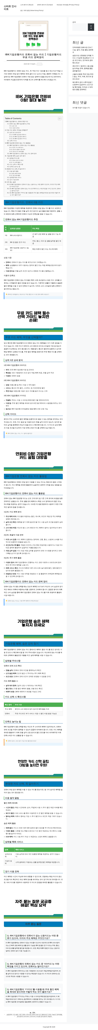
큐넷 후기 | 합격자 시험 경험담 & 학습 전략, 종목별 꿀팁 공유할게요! (82, 68)
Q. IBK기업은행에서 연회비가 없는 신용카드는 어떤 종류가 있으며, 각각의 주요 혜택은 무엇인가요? (35, 185)
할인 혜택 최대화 (16, 173)
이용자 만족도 (15, 128)
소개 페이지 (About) (26, 5)
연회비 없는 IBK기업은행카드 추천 (19, 124)
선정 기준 (14, 126)
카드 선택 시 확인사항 (16, 164)
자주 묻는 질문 (11, 182)
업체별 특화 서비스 (15, 177)
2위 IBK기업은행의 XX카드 (19, 136)
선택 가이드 (13, 140)
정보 (33, 1012)
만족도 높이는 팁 (15, 166)
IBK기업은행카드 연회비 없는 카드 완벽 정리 (23, 153)
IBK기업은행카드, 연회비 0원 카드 (17, 121)
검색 (74, 22)
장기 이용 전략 (14, 179)
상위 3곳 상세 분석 (15, 132)
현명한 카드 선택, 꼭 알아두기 (16, 169)
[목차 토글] (59, 118)
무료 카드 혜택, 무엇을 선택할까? (17, 130)
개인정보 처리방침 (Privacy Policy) (68, 5)
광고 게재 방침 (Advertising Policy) (31, 10)
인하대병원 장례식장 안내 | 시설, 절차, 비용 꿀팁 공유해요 (82, 49)
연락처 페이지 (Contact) (45, 5)
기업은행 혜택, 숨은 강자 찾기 (16, 156)
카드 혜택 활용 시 (17, 162)
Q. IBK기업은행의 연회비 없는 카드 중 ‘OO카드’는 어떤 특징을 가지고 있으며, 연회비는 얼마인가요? (35, 189)
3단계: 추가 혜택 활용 (18, 151)
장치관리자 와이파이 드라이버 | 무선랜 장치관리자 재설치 (34, 1016)
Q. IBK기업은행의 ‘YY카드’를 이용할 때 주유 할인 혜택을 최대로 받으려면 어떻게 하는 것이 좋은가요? (35, 194)
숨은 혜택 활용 (16, 175)
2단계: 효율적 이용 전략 (19, 149)
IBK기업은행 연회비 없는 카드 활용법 (18, 143)
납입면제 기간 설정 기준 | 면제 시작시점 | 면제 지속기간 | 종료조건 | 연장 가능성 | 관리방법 (34, 1014)
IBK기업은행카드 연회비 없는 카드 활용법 (22, 145)
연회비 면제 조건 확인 (17, 160)
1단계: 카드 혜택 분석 (17, 147)
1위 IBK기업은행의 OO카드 (19, 134)
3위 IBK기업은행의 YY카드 (20, 138)
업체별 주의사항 (14, 158)
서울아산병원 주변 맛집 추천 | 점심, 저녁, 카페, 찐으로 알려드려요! (82, 76)
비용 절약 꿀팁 (14, 171)
